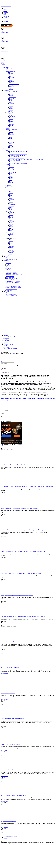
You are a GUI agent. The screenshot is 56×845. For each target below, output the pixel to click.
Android (8, 345)
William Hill (12, 116)
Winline (13, 353)
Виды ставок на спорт (11, 295)
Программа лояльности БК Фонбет (18, 151)
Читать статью (4, 648)
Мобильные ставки (8, 187)
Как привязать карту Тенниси (13, 286)
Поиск (5, 349)
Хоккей (5, 9)
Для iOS (8, 190)
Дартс (10, 80)
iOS (4, 345)
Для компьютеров (10, 231)
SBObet (11, 121)
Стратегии (6, 260)
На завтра (8, 69)
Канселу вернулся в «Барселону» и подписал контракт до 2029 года (17, 595)
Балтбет (11, 110)
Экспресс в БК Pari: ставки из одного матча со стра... (14, 795)
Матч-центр (6, 255)
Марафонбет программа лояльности (18, 161)
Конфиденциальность (9, 834)
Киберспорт (6, 16)
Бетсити (11, 95)
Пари (10, 99)
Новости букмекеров (11, 259)
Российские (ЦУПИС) (12, 91)
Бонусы (8, 164)
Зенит (10, 107)
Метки (2, 63)
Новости (6, 256)
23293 (14, 336)
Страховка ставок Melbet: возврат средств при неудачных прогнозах (26, 159)
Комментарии (4, 62)
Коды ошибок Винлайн (12, 283)
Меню (2, 361)
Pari (10, 194)
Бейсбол (6, 18)
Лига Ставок (12, 104)
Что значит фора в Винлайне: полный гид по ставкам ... (14, 641)
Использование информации (11, 836)
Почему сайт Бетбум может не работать (10, 744)
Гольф (10, 78)
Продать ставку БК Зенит (12, 282)
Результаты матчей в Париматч (8, 821)
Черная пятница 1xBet (11, 289)
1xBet (10, 113)
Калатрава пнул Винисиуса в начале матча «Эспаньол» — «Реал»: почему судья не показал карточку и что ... (28, 486)
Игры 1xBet (9, 290)
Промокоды (9, 186)
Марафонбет (12, 97)
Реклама (6, 838)
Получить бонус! (5, 354)
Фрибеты (8, 185)
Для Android (9, 211)
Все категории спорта (6, 6)
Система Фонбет (10, 279)
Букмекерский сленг (11, 294)
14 (8, 336)
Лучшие (8, 128)
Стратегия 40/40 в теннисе (13, 281)
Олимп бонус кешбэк (14, 160)
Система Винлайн (10, 277)
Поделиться (3, 64)
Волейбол (6, 17)
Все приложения (10, 189)
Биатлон (6, 21)
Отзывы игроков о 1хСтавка (8, 693)
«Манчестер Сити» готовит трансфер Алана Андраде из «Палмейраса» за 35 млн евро (22, 529)
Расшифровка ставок (11, 292)
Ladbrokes (11, 124)
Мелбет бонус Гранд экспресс (16, 158)
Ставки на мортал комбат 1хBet (14, 274)
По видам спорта (10, 71)
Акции (8, 150)
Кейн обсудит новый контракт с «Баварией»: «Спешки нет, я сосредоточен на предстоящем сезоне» (25, 464)
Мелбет (11, 106)
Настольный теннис (14, 84)
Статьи (5, 270)
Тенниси (11, 103)
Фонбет (11, 94)
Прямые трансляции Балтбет (13, 287)
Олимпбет (11, 98)
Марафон (11, 134)
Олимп (11, 135)
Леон (10, 102)
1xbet (10, 254)
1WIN (10, 115)
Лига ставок (12, 142)
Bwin (10, 126)
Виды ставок (7, 348)
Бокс (5, 13)
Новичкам (6, 291)
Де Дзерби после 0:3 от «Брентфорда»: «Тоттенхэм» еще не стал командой (19, 508)
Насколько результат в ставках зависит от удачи (12, 718)
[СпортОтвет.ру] (12, 4)
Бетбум (11, 100)
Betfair (10, 120)
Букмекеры (6, 90)
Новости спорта (10, 257)
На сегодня (9, 68)
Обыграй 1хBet (10, 276)
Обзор (2, 32)
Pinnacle (11, 119)
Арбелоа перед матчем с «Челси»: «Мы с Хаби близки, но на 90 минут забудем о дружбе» (23, 551)
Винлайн (11, 93)
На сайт (6, 32)
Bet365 (11, 117)
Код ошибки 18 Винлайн (12, 285)
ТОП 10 (5, 339)
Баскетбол (6, 12)
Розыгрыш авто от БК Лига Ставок (18, 154)
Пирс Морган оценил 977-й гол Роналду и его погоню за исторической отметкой (21, 573)
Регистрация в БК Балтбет (7, 769)
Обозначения (14, 348)
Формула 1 (6, 20)
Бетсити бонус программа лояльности (18, 152)
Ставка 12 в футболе (11, 273)
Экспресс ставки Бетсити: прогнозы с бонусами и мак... (14, 667)
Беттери (11, 108)
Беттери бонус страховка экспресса (18, 163)
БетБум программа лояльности (17, 155)
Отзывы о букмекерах (11, 129)
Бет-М (10, 111)
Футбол (5, 8)
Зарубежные (9, 112)
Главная (3, 365)
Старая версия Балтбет (12, 278)
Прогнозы (6, 67)
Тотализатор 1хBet (11, 272)
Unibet (10, 123)
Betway (11, 125)
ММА (5, 14)
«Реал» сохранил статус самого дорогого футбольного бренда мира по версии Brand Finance (24, 616)
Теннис (5, 11)
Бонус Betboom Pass (14, 156)
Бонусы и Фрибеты (8, 148)
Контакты (6, 837)
